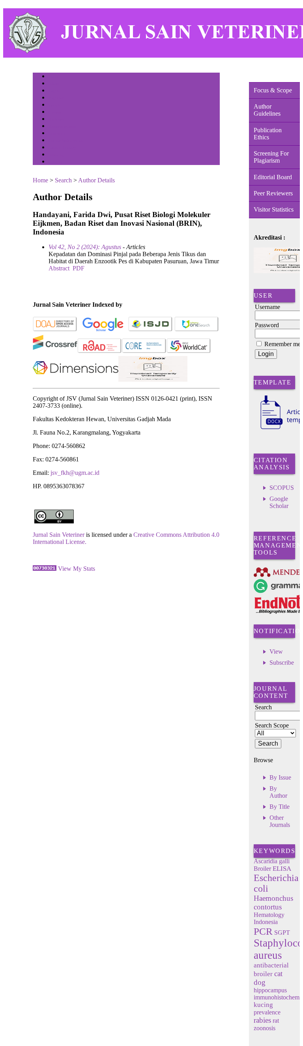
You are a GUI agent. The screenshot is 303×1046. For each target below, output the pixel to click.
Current (55, 112)
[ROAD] (99, 351)
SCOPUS (281, 487)
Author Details (96, 180)
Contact (55, 162)
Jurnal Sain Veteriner (58, 534)
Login (54, 91)
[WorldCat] (188, 351)
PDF (78, 268)
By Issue (280, 777)
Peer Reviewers (273, 193)
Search (54, 105)
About (54, 84)
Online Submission (66, 141)
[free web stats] (44, 568)
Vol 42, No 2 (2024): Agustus (85, 247)
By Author (278, 792)
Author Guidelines (267, 110)
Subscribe (281, 662)
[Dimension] (75, 379)
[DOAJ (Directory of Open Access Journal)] (55, 329)
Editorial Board (273, 177)
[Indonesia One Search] (196, 329)
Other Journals (279, 821)
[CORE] (144, 351)
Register (56, 98)
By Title (279, 806)
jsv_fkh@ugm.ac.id (74, 472)
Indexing (56, 155)
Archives (56, 119)
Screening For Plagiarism (271, 157)
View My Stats (76, 568)
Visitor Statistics (274, 209)
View (276, 651)
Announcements (63, 126)
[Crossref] (55, 351)
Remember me (282, 344)
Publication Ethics (268, 134)
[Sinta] (152, 379)
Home (54, 77)
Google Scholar (278, 502)
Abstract (59, 268)
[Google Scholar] (102, 329)
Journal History (62, 148)
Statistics (57, 133)
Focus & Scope (273, 90)
